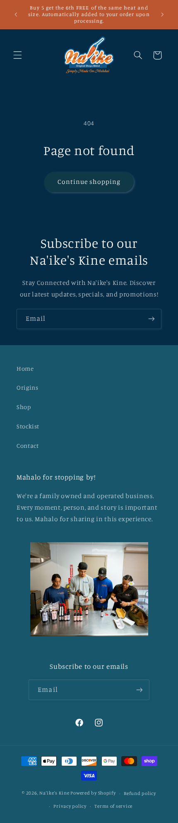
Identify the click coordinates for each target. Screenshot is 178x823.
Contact (27, 445)
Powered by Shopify (92, 793)
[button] (17, 55)
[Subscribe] (151, 319)
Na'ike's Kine (54, 793)
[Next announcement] (162, 14)
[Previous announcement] (16, 14)
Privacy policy (69, 806)
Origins (27, 387)
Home (25, 368)
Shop (24, 406)
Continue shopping (89, 182)
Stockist (28, 426)
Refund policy (140, 793)
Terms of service (113, 806)
